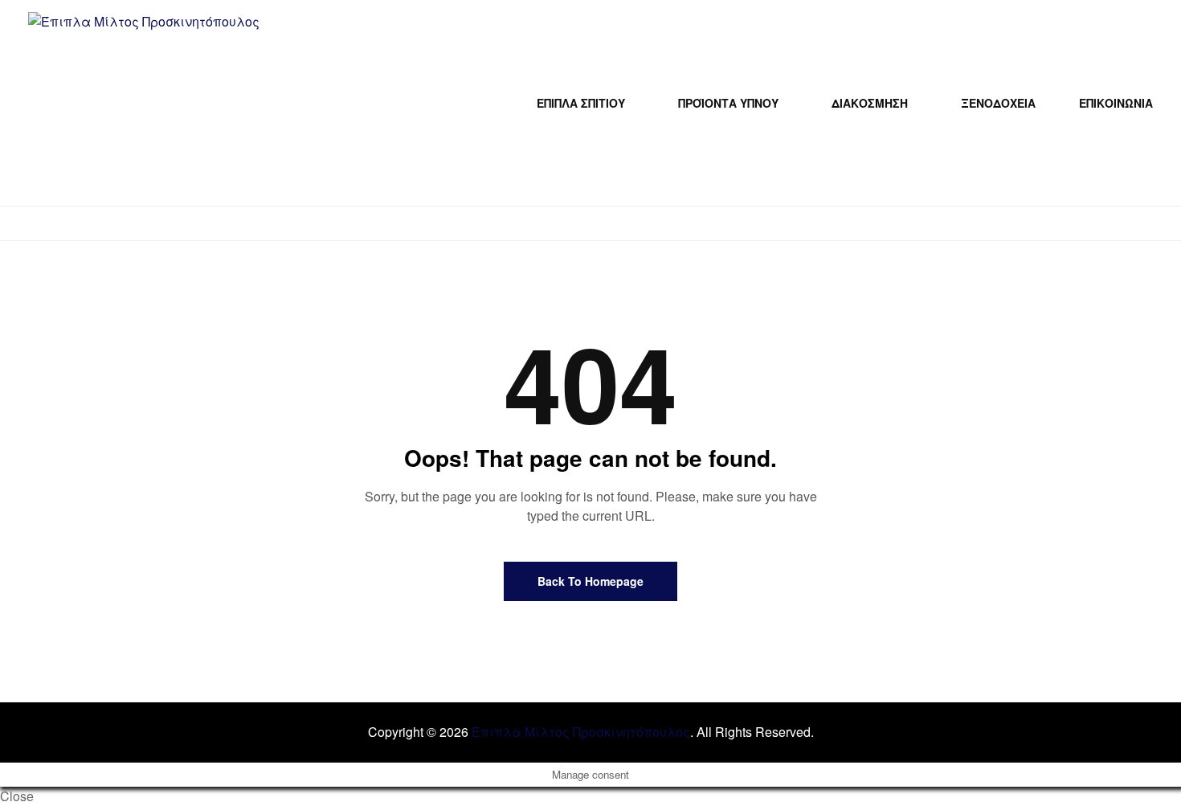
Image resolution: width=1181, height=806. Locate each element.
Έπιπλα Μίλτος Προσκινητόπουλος (581, 731)
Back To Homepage (590, 581)
